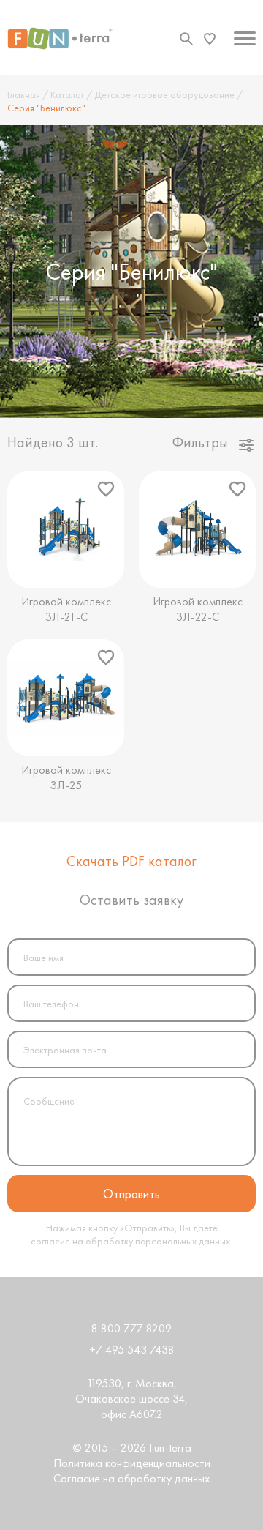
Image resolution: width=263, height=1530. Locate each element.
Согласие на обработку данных (131, 1478)
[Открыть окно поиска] (186, 39)
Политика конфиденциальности (131, 1463)
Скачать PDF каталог (131, 860)
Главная (23, 94)
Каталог (67, 94)
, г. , (131, 1399)
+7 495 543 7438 (132, 1349)
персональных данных (182, 1240)
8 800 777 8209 (131, 1328)
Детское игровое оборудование (164, 94)
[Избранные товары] (210, 39)
